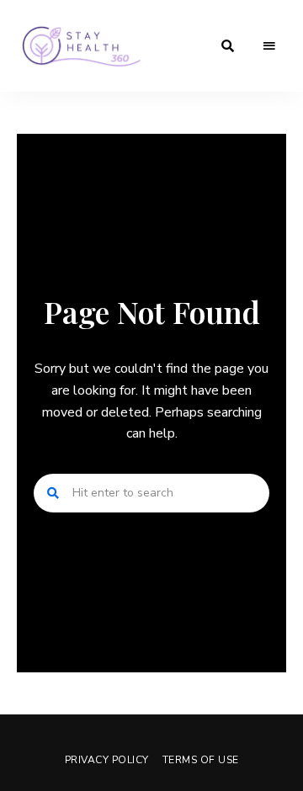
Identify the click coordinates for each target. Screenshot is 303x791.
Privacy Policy (107, 760)
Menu (269, 46)
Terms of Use (200, 760)
